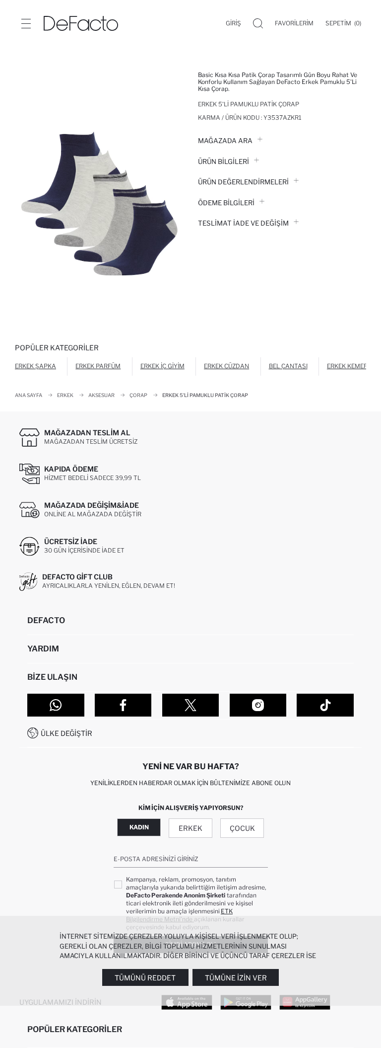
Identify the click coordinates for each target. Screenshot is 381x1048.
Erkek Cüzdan (226, 366)
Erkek (190, 828)
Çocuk (242, 828)
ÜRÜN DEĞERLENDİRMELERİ (243, 182)
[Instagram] (258, 705)
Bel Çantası (288, 366)
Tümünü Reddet (145, 977)
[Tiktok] (325, 705)
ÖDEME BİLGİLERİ (226, 203)
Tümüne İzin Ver (236, 977)
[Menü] (26, 23)
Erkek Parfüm (98, 366)
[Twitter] (190, 705)
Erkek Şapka (35, 366)
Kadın (139, 827)
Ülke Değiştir (66, 733)
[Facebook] (123, 705)
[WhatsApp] (55, 705)
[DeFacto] (81, 23)
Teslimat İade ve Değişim (243, 223)
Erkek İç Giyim (162, 366)
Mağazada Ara (225, 141)
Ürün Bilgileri (223, 161)
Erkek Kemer (347, 366)
